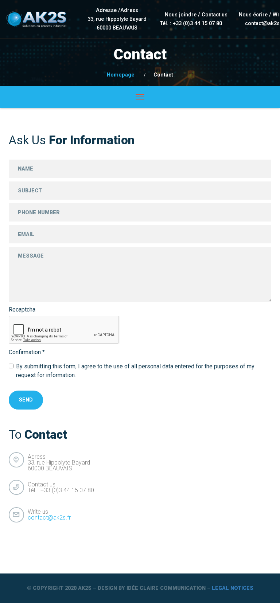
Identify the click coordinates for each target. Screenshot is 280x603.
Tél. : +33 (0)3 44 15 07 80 (191, 23)
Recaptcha (22, 309)
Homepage (121, 75)
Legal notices (232, 588)
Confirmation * (27, 353)
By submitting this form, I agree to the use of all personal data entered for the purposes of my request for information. (135, 371)
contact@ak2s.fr (49, 517)
